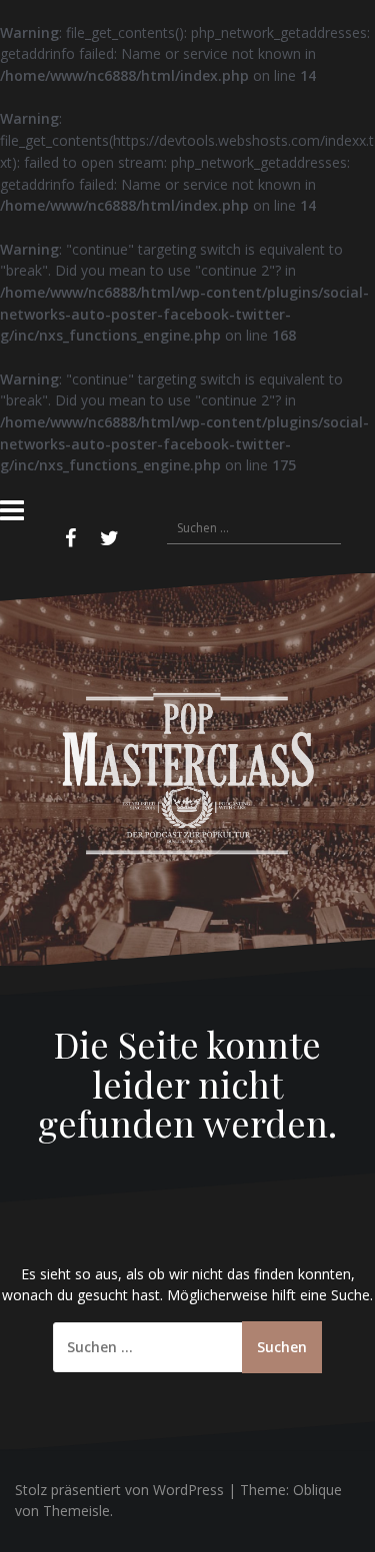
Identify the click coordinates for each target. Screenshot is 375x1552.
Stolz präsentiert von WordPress (119, 1489)
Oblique (317, 1489)
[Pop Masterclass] (187, 768)
